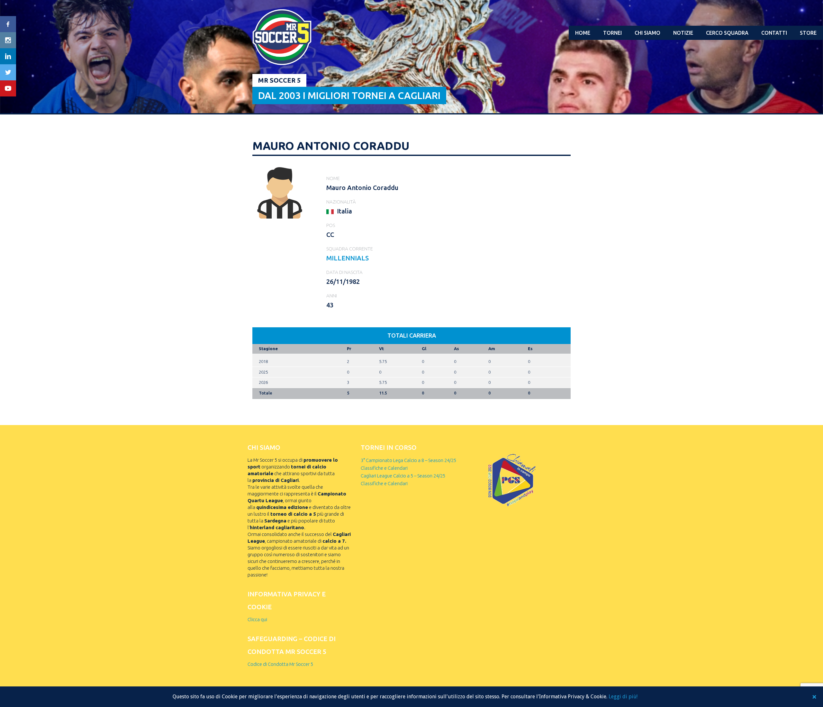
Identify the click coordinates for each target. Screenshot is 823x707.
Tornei (612, 33)
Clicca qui (257, 619)
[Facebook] (8, 24)
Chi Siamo (647, 33)
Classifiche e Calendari (384, 468)
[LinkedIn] (8, 56)
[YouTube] (8, 88)
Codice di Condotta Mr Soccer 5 (280, 664)
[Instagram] (8, 40)
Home (582, 33)
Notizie (683, 33)
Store (808, 33)
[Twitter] (8, 72)
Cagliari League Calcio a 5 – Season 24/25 (403, 475)
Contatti (774, 33)
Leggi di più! (623, 696)
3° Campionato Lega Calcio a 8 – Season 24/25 (408, 460)
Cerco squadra (727, 33)
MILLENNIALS (347, 258)
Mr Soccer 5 (279, 80)
